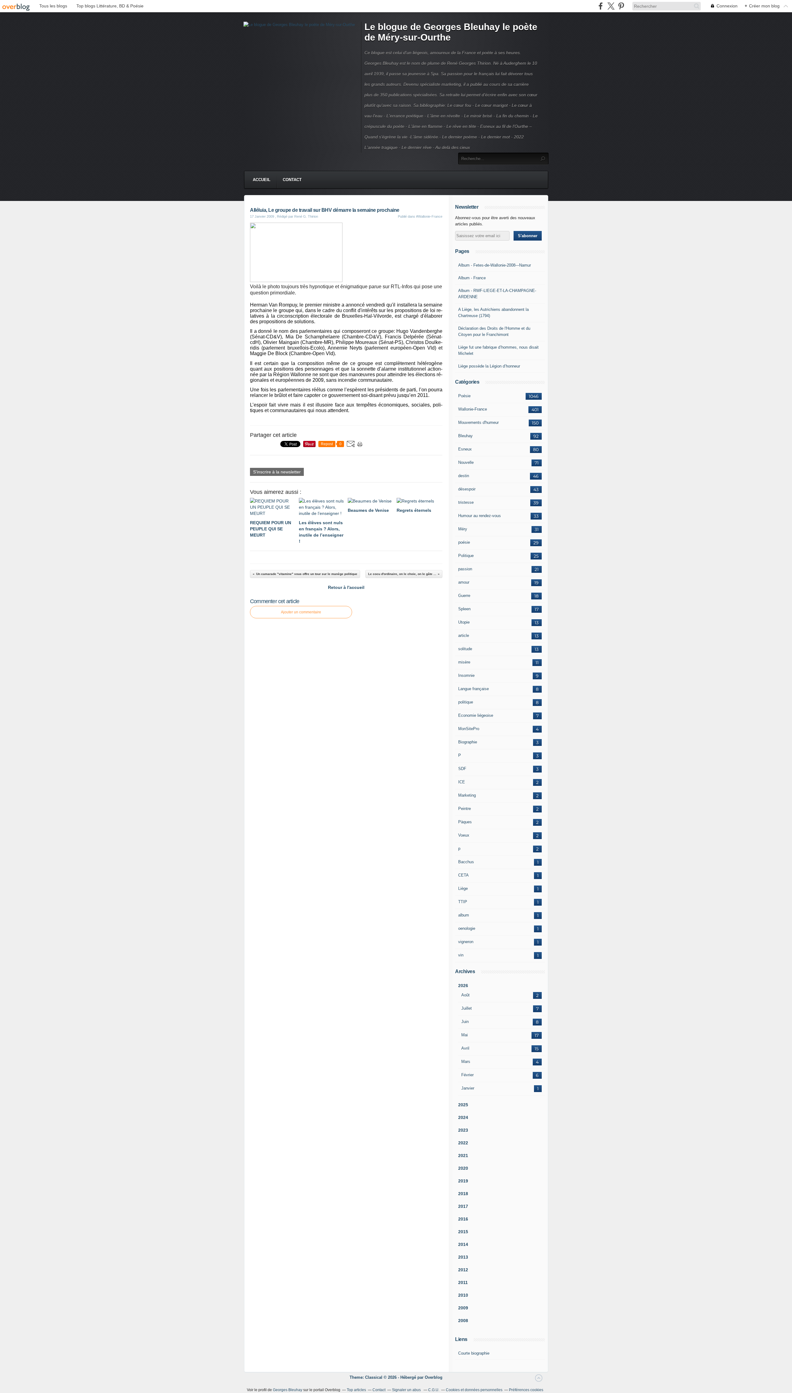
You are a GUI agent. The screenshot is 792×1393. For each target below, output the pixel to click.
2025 (463, 1104)
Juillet (466, 1008)
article (463, 635)
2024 (463, 1117)
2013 (463, 1257)
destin (463, 475)
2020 (463, 1168)
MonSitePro (468, 728)
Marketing (467, 795)
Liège (463, 888)
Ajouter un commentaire (301, 612)
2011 (463, 1282)
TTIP (462, 901)
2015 (463, 1231)
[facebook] (601, 6)
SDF (462, 768)
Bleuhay (465, 435)
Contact (292, 179)
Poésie (464, 396)
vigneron (465, 941)
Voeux (463, 835)
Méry (462, 529)
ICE (461, 782)
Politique (466, 555)
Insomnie (466, 675)
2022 (463, 1142)
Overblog (433, 1377)
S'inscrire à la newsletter (277, 471)
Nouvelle (466, 462)
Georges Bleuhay (287, 1390)
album (463, 915)
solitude (465, 648)
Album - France (472, 278)
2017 (463, 1206)
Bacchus (466, 862)
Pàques (465, 822)
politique (465, 702)
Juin (465, 1021)
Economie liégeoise (475, 715)
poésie (464, 542)
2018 (463, 1193)
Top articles (356, 1390)
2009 (463, 1307)
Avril (465, 1048)
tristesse (466, 502)
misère (464, 662)
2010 (463, 1295)
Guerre (464, 595)
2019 (463, 1180)
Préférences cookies (526, 1390)
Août (465, 995)
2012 (463, 1269)
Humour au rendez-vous (479, 515)
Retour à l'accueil (346, 587)
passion (465, 569)
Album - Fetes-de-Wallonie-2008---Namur (494, 265)
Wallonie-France (472, 409)
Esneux (465, 449)
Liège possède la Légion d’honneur (489, 366)
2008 (463, 1320)
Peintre (464, 808)
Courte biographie (473, 1353)
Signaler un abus (407, 1390)
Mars (465, 1061)
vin (460, 955)
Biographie (467, 742)
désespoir (467, 489)
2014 (463, 1244)
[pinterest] (621, 6)
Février (467, 1075)
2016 (463, 1219)
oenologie (466, 928)
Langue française (473, 688)
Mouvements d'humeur (478, 422)
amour (463, 582)
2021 (463, 1155)
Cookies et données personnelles (474, 1390)
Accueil (261, 179)
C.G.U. (433, 1390)
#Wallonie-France (429, 216)
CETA (463, 875)
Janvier (467, 1088)
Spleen (464, 609)
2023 (463, 1130)
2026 (463, 985)
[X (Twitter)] (611, 6)
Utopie (464, 622)
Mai (464, 1035)
